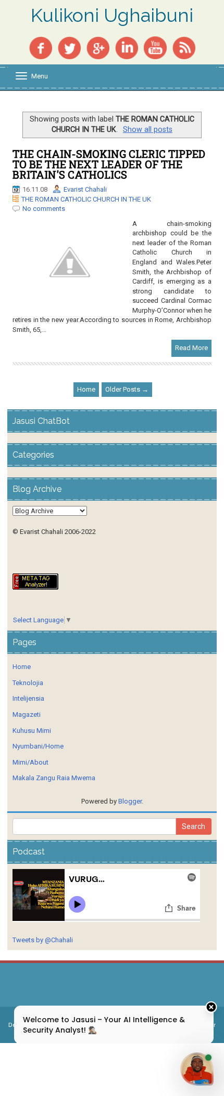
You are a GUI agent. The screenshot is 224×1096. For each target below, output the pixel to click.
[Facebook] (40, 47)
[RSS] (183, 47)
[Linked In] (126, 47)
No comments (43, 208)
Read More (191, 348)
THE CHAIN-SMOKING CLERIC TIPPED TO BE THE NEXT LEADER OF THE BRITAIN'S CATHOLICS (109, 164)
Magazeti (27, 714)
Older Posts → (126, 389)
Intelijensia (28, 698)
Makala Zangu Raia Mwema (54, 778)
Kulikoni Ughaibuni (112, 15)
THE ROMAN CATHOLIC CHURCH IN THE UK (86, 199)
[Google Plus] (97, 47)
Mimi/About (30, 762)
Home (86, 389)
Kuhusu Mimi (32, 730)
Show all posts (147, 129)
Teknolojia (28, 683)
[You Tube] (155, 47)
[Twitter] (69, 47)
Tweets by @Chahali (43, 940)
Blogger (130, 801)
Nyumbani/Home (38, 746)
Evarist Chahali (85, 189)
